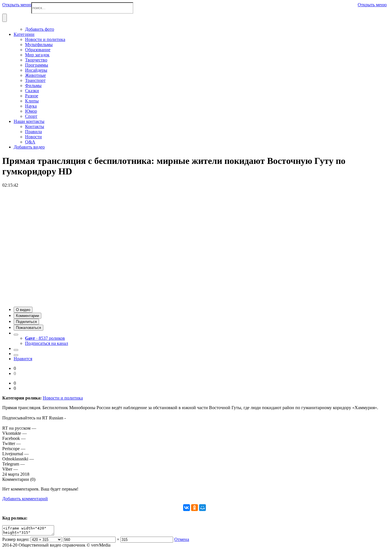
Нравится (23, 358)
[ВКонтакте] (186, 507)
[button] (23, 310)
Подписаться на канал (46, 343)
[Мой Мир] (202, 507)
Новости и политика (63, 397)
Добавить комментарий (25, 498)
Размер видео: (15, 539)
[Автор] (16, 334)
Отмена (181, 539)
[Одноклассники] (194, 507)
